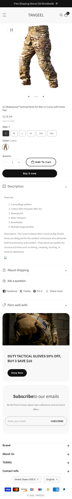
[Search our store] (61, 14)
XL (31, 133)
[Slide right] (43, 96)
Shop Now (17, 372)
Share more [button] (56, 291)
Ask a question (17, 281)
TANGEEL (40, 495)
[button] (36, 305)
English (50, 479)
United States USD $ (25, 479)
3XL (52, 133)
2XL (41, 133)
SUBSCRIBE (57, 421)
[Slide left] (28, 96)
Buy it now (30, 173)
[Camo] (5, 147)
